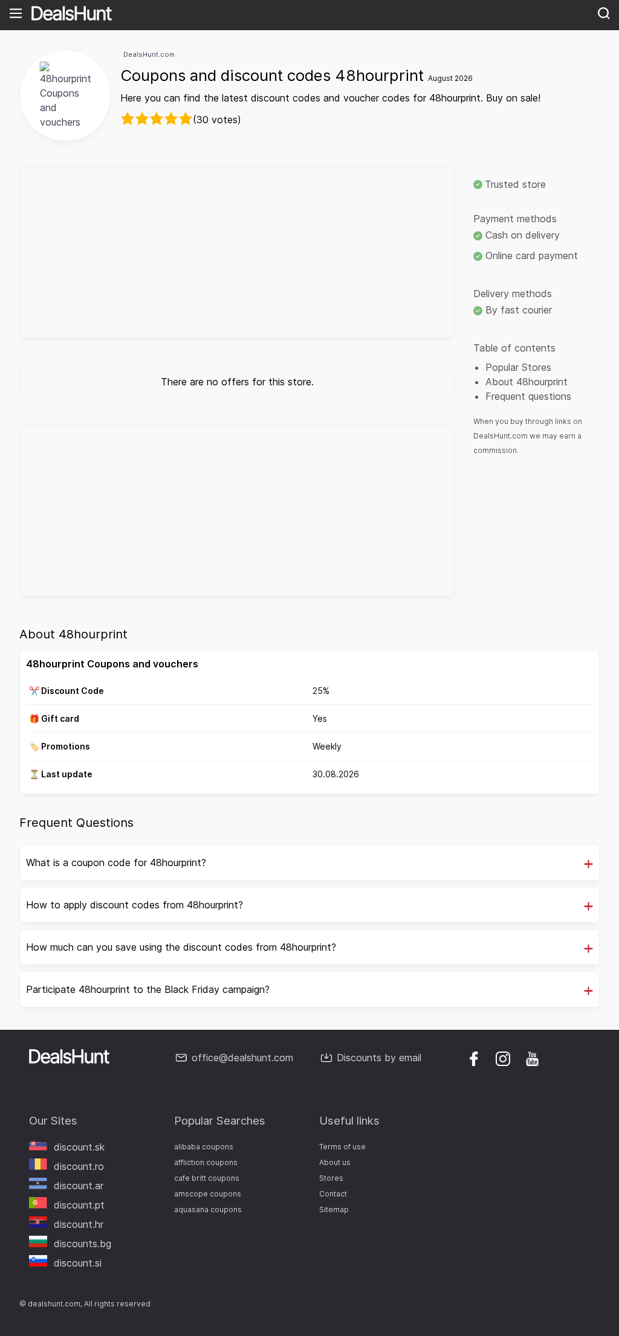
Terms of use (342, 1146)
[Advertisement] (237, 252)
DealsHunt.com (149, 54)
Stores (331, 1178)
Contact (333, 1193)
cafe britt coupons (206, 1178)
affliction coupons (206, 1162)
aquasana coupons (208, 1209)
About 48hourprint (526, 382)
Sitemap (334, 1209)
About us (335, 1162)
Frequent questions (528, 396)
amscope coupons (207, 1193)
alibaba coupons (203, 1146)
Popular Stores (518, 367)
